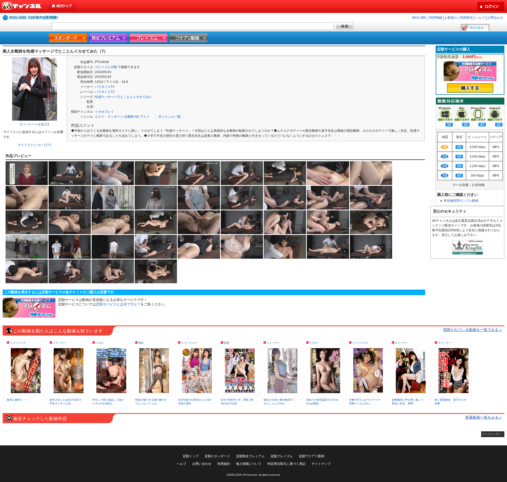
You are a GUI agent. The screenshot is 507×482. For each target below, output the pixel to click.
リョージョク (18, 342)
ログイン (47, 132)
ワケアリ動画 (189, 38)
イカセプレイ (104, 112)
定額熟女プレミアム (250, 456)
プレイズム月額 (106, 67)
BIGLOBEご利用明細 (427, 18)
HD (136, 117)
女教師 (129, 117)
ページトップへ (491, 434)
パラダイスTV (105, 87)
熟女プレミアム (109, 38)
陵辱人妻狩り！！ (17, 399)
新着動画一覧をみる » (483, 417)
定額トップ (191, 456)
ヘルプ (480, 18)
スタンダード (68, 38)
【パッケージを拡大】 (34, 124)
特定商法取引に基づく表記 (286, 464)
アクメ (144, 117)
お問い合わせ (201, 464)
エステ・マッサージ (109, 117)
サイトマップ (321, 464)
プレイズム (149, 38)
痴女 (141, 342)
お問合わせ (495, 18)
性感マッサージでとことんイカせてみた (123, 97)
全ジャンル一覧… (171, 117)
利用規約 (223, 464)
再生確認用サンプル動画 (461, 200)
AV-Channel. (250, 474)
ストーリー (59, 342)
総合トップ (62, 5)
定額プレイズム (282, 456)
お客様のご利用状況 (458, 18)
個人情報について (248, 464)
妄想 (226, 342)
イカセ (100, 342)
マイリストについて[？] (34, 145)
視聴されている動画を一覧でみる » (472, 330)
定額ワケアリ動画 (311, 456)
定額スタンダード (217, 456)
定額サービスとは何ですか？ (118, 304)
